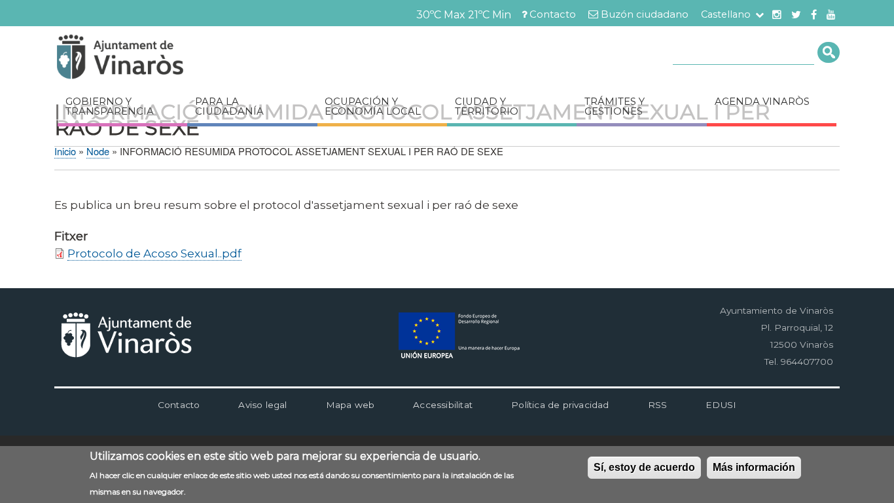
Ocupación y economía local (373, 106)
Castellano (726, 14)
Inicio (65, 151)
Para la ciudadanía (229, 106)
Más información (754, 467)
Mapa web (350, 405)
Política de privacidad (560, 405)
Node (97, 151)
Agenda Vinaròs (762, 101)
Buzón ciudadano (644, 14)
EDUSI (721, 405)
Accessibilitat (443, 405)
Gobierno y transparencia (109, 106)
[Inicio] (159, 58)
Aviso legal (262, 405)
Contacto (552, 14)
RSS (658, 405)
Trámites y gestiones (614, 106)
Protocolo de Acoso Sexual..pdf (154, 253)
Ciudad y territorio (486, 106)
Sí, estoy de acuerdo (644, 467)
